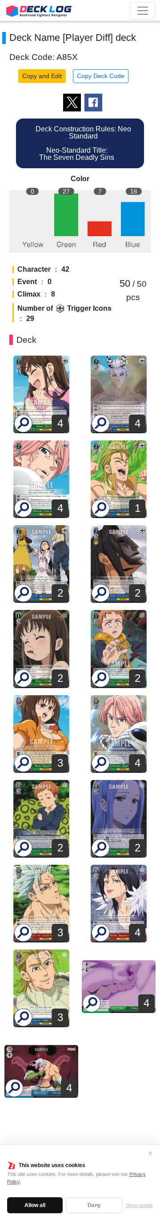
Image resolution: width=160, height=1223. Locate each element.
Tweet (72, 102)
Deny (94, 1205)
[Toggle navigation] (142, 11)
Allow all (34, 1205)
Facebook (93, 102)
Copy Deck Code (100, 75)
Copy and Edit (42, 75)
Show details (139, 1205)
